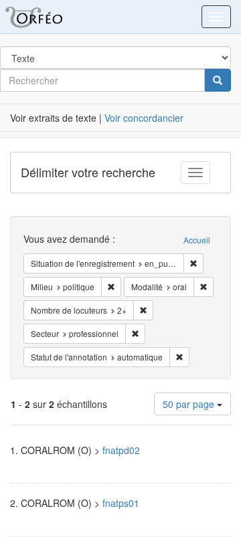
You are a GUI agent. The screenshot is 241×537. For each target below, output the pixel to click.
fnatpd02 (121, 450)
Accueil (196, 239)
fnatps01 (120, 503)
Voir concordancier (143, 117)
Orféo (50, 16)
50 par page (190, 404)
